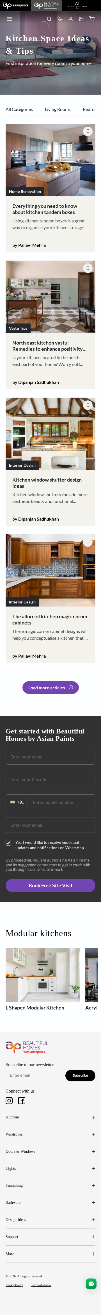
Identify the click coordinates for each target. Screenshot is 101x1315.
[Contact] (59, 18)
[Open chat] (91, 1283)
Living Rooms (58, 109)
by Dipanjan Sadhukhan (35, 382)
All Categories (19, 109)
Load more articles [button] (46, 687)
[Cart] (91, 18)
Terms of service (41, 1285)
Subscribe (80, 1075)
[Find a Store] (81, 18)
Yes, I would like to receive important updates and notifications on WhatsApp (49, 845)
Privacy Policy (14, 1285)
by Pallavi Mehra (29, 245)
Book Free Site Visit (51, 885)
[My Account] (70, 18)
